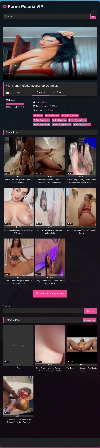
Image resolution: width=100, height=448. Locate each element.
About (42, 92)
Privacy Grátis (53, 116)
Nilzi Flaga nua (60, 120)
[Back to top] (92, 440)
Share (59, 92)
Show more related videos (50, 293)
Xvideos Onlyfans (71, 116)
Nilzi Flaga (48, 110)
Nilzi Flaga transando (63, 125)
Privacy (39, 116)
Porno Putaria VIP (25, 6)
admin (44, 102)
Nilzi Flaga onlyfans (78, 120)
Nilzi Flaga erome (42, 120)
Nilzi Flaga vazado (83, 125)
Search (6, 306)
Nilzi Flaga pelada (43, 125)
